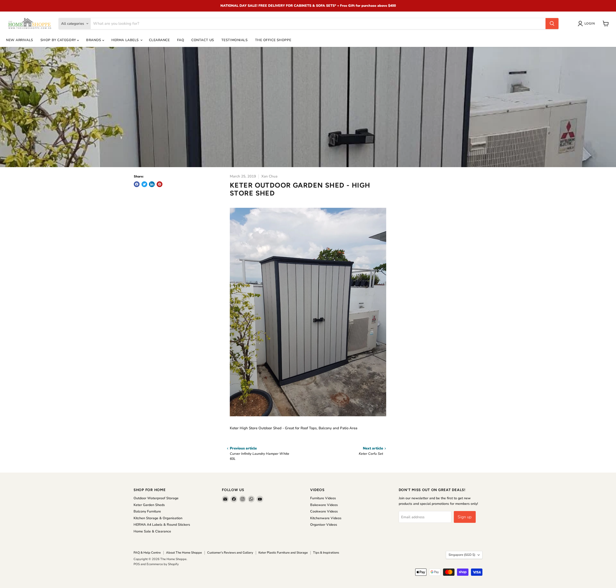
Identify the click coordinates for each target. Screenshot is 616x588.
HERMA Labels (125, 40)
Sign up (465, 517)
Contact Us (202, 40)
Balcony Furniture (147, 511)
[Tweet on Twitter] (144, 184)
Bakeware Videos (324, 505)
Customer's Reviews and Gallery (230, 552)
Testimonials (234, 40)
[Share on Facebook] (137, 184)
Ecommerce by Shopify (163, 564)
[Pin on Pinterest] (159, 184)
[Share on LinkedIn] (152, 184)
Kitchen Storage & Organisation (158, 518)
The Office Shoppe (273, 40)
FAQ (180, 40)
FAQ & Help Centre (147, 552)
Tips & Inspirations (326, 552)
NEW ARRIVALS (19, 40)
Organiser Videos (323, 524)
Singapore (462, 555)
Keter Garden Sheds (149, 505)
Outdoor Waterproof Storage (156, 498)
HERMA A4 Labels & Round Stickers (162, 524)
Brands (94, 40)
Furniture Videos (323, 498)
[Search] (551, 23)
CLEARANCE (159, 40)
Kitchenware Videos (325, 518)
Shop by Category (58, 40)
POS (137, 564)
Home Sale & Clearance (152, 531)
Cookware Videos (324, 511)
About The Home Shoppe (184, 552)
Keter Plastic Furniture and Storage (283, 552)
